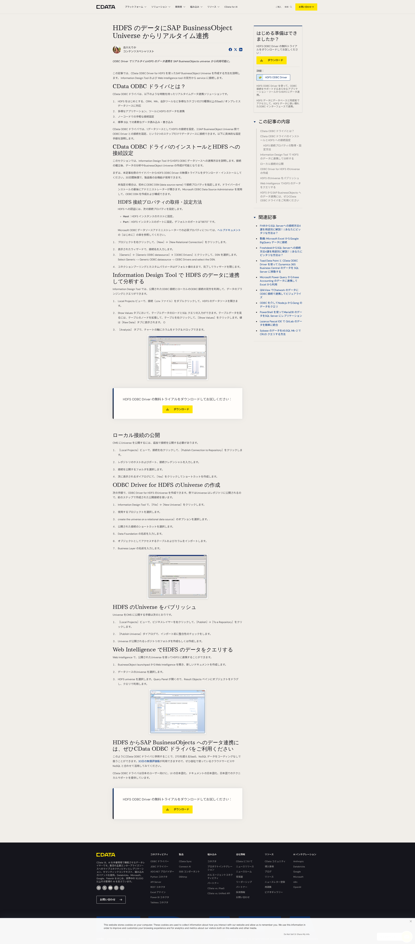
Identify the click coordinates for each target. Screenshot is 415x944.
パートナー (213, 883)
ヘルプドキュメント (229, 230)
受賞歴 (239, 876)
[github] (116, 888)
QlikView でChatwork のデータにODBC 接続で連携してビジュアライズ (280, 294)
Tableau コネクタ (159, 902)
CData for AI (230, 6)
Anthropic (298, 861)
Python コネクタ (158, 876)
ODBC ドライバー (159, 861)
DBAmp (183, 876)
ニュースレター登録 (275, 882)
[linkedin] (98, 888)
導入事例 (269, 866)
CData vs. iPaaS (216, 888)
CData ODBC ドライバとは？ (277, 131)
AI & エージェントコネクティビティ (220, 876)
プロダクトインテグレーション (220, 868)
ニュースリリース (245, 866)
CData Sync (185, 861)
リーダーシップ (244, 882)
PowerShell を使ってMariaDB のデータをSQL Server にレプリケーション (281, 314)
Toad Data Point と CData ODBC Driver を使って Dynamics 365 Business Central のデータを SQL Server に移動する (279, 266)
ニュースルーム (244, 871)
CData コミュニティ (275, 861)
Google (297, 871)
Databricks (299, 866)
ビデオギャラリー (274, 892)
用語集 (268, 887)
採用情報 (240, 892)
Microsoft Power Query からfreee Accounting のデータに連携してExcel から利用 (279, 281)
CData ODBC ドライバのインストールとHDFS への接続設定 (279, 138)
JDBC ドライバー (159, 866)
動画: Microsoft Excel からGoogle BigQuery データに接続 (279, 240)
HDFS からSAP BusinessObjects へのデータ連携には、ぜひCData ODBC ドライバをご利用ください (280, 196)
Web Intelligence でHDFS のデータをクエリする (280, 185)
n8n (295, 882)
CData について (244, 861)
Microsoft (298, 876)
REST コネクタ (157, 887)
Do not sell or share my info (296, 934)
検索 (287, 7)
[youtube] (110, 888)
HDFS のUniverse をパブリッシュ (279, 178)
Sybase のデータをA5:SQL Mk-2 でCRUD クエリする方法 (280, 332)
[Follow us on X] (235, 49)
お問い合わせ (305, 7)
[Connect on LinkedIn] (240, 49)
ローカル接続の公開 (272, 163)
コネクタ (212, 861)
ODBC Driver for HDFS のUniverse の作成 (280, 171)
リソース (269, 876)
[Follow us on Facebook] (230, 49)
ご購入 (278, 7)
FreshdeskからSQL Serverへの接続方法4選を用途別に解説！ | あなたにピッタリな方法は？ (281, 251)
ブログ (268, 871)
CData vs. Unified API (219, 893)
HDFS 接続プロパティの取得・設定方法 (282, 147)
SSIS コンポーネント (189, 871)
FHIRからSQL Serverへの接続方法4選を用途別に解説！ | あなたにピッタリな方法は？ (280, 229)
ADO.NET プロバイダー (162, 871)
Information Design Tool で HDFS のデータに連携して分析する (279, 156)
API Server (155, 882)
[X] (104, 888)
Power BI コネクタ (159, 897)
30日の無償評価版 (149, 761)
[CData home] (108, 7)
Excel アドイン (158, 892)
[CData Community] (122, 888)
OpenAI (297, 887)
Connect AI (185, 866)
